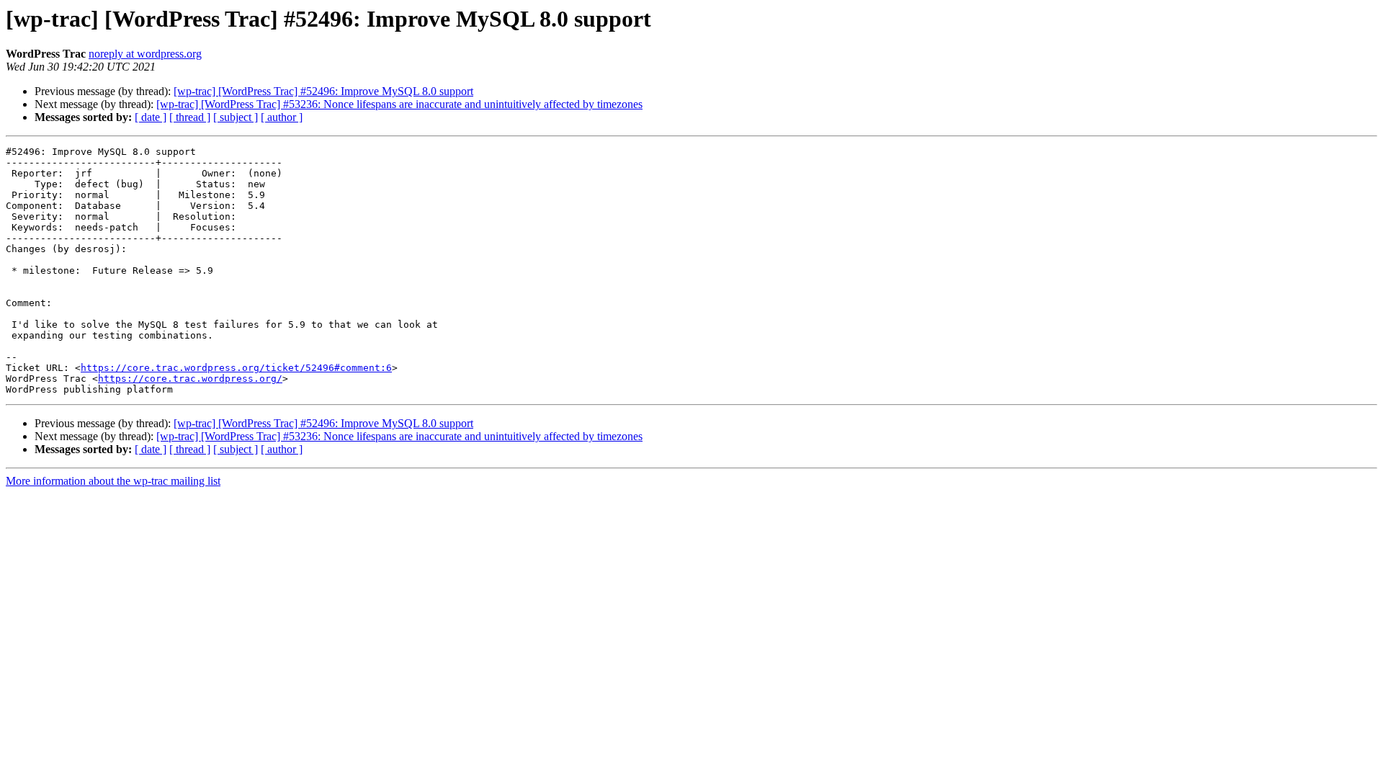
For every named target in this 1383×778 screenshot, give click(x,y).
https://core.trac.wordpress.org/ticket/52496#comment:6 (236, 367)
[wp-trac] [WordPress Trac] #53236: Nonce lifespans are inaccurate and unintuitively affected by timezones (399, 104)
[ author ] (282, 117)
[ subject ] (235, 117)
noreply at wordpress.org (145, 54)
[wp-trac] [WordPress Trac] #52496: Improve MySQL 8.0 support (323, 91)
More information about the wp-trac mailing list (113, 481)
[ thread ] (189, 117)
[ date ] (150, 117)
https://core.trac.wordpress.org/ (190, 378)
